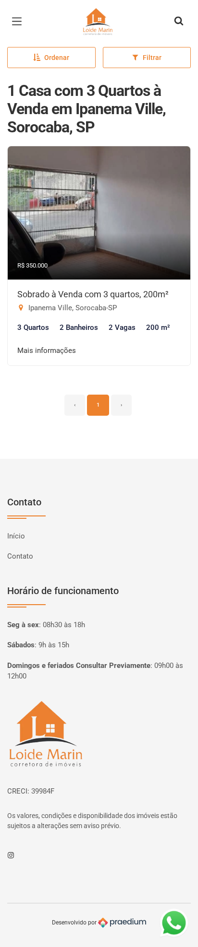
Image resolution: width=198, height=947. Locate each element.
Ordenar (56, 57)
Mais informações (46, 350)
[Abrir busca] (178, 21)
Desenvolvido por (75, 922)
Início (16, 536)
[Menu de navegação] (19, 22)
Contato (20, 556)
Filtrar (152, 57)
